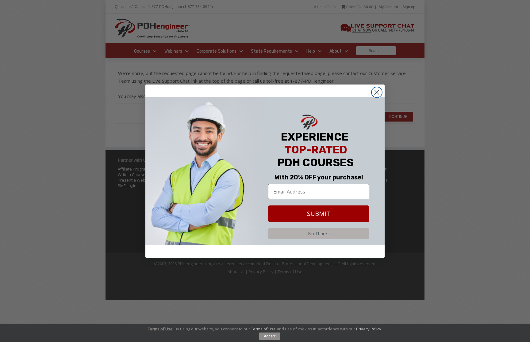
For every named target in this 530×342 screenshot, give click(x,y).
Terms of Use (263, 329)
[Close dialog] (376, 92)
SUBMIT (318, 213)
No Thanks (319, 233)
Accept (270, 336)
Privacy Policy (368, 329)
